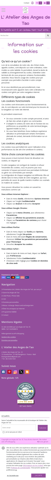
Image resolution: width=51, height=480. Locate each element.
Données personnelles (10, 302)
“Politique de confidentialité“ (20, 468)
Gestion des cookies (8, 337)
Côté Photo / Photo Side (11, 296)
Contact (26, 3)
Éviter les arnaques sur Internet (13, 309)
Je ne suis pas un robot (14, 432)
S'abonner (42, 428)
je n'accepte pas (12, 475)
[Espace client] (32, 3)
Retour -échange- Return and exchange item (17, 305)
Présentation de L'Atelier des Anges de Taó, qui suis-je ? (22, 289)
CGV (4, 299)
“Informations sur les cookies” (33, 465)
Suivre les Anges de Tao (10, 293)
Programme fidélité (9, 312)
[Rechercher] (48, 35)
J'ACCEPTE (38, 475)
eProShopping (10, 442)
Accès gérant (43, 442)
